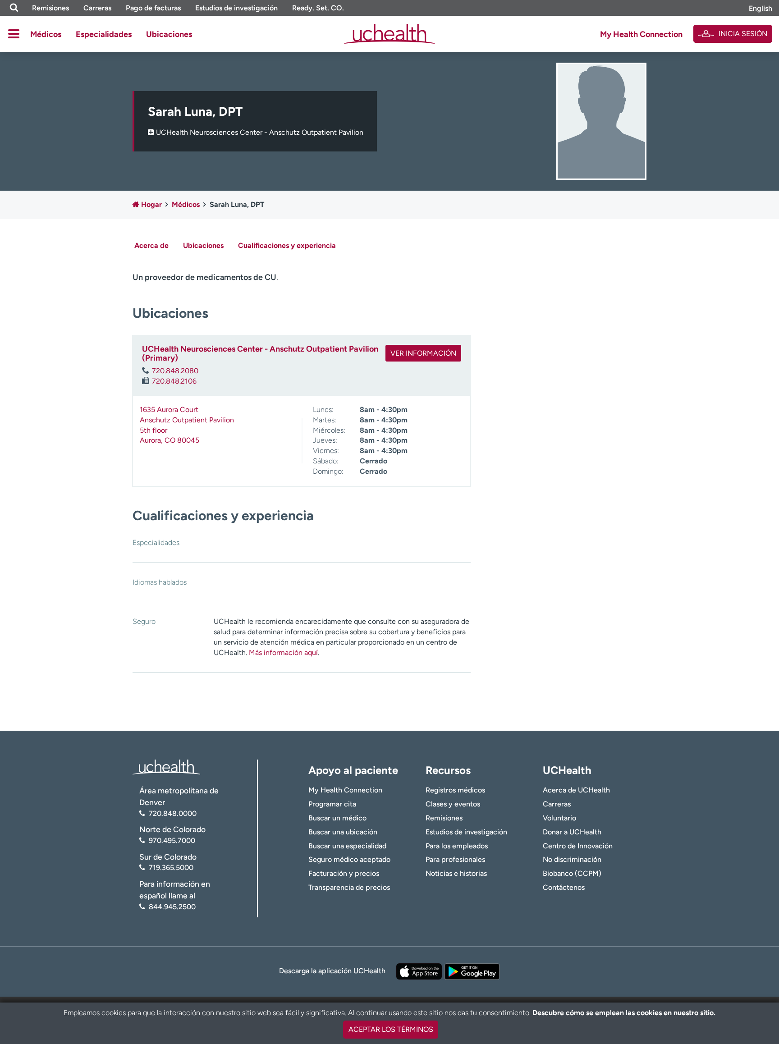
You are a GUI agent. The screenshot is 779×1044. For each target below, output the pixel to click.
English (760, 8)
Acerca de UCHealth (576, 790)
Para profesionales (455, 859)
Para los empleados (457, 846)
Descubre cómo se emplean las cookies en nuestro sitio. (623, 1012)
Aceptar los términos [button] (390, 1029)
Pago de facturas (153, 8)
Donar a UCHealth (572, 832)
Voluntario (559, 818)
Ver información (423, 353)
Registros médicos (455, 790)
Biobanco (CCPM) (572, 873)
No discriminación (572, 859)
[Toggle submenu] (14, 34)
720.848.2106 (174, 381)
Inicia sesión (743, 33)
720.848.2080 (175, 370)
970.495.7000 (172, 840)
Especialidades (104, 34)
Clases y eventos (453, 804)
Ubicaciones (169, 34)
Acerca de (151, 245)
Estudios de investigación (236, 8)
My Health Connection (641, 34)
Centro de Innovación (578, 846)
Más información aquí (283, 652)
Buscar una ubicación (342, 832)
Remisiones (50, 8)
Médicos (45, 34)
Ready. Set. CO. (318, 8)
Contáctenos (564, 887)
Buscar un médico (337, 818)
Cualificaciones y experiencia (287, 245)
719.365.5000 (171, 867)
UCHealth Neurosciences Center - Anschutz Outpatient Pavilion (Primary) (260, 353)
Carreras (97, 8)
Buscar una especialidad (347, 846)
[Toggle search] (14, 8)
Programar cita (332, 804)
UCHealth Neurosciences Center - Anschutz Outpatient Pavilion (259, 132)
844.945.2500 (172, 906)
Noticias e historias (456, 873)
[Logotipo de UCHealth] (166, 766)
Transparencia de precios (349, 887)
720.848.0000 (173, 813)
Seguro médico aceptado (349, 859)
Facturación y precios (343, 873)
